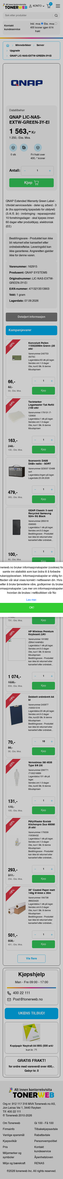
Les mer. (31, 600)
